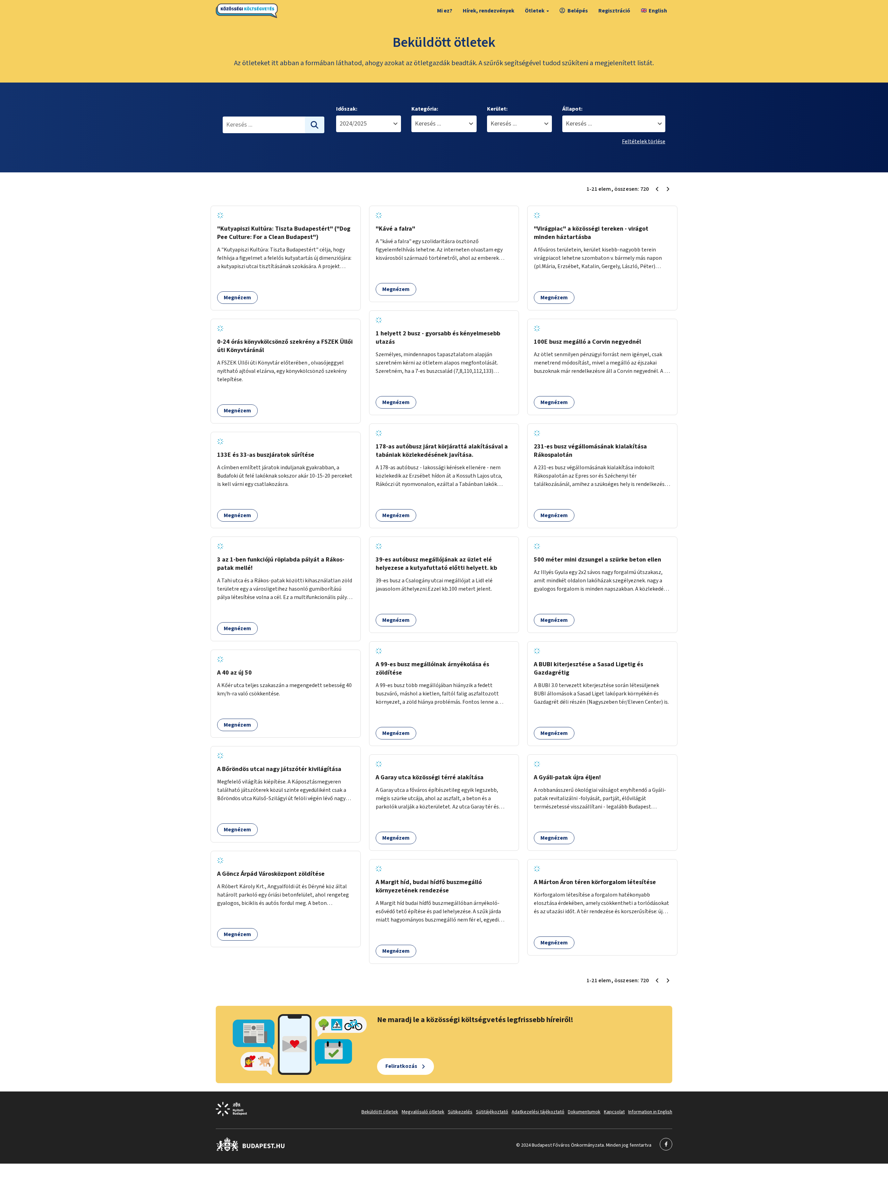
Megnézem (237, 297)
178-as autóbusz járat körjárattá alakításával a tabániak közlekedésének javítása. (442, 450)
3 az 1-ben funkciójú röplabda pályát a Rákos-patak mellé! (280, 563)
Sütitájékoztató (492, 1111)
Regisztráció (614, 11)
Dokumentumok (584, 1111)
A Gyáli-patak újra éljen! (567, 777)
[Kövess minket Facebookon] (250, 1149)
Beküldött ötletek (379, 1111)
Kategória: (424, 109)
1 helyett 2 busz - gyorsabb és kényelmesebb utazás (438, 337)
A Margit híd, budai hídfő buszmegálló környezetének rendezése (429, 886)
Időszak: (346, 109)
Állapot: (572, 109)
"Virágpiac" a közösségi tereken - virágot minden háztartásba (591, 232)
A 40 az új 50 (234, 672)
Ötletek (535, 11)
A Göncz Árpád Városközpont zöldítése (271, 874)
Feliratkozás (401, 1066)
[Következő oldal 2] (668, 189)
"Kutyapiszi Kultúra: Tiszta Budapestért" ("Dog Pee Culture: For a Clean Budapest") (283, 232)
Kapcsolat (614, 1111)
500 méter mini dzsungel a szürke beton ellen (597, 559)
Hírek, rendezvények (488, 11)
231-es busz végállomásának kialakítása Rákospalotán (590, 450)
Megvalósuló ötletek (423, 1111)
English (658, 11)
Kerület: (497, 109)
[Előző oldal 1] (657, 189)
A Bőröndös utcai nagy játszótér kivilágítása (279, 769)
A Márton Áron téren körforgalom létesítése (595, 882)
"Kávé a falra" (395, 228)
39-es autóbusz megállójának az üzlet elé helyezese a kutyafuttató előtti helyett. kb (436, 563)
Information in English (650, 1111)
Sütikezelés (460, 1112)
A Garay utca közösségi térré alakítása (430, 777)
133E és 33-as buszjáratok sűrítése (265, 455)
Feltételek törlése (643, 141)
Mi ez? (444, 11)
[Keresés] (314, 125)
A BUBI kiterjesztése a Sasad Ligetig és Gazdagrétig (588, 668)
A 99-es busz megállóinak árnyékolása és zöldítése (432, 668)
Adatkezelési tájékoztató (538, 1111)
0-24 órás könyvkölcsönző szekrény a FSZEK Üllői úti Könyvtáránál (285, 345)
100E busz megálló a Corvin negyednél (587, 341)
